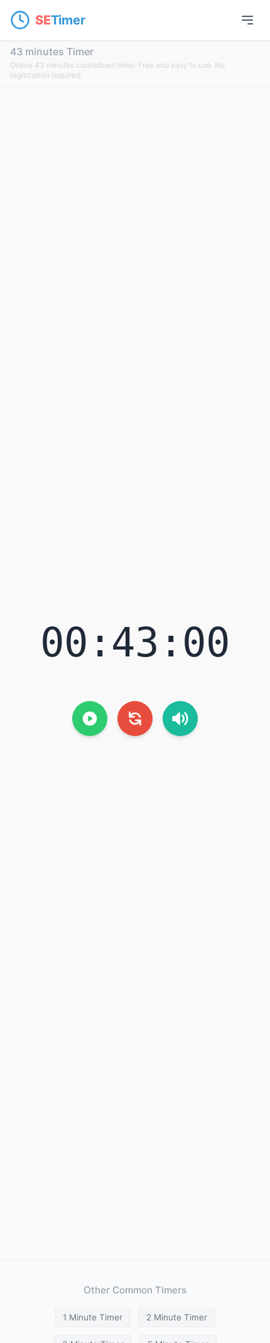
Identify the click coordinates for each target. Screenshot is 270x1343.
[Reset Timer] (135, 718)
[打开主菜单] (247, 20)
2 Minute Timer (176, 1317)
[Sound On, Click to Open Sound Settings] (180, 718)
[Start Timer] (89, 718)
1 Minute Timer (92, 1317)
